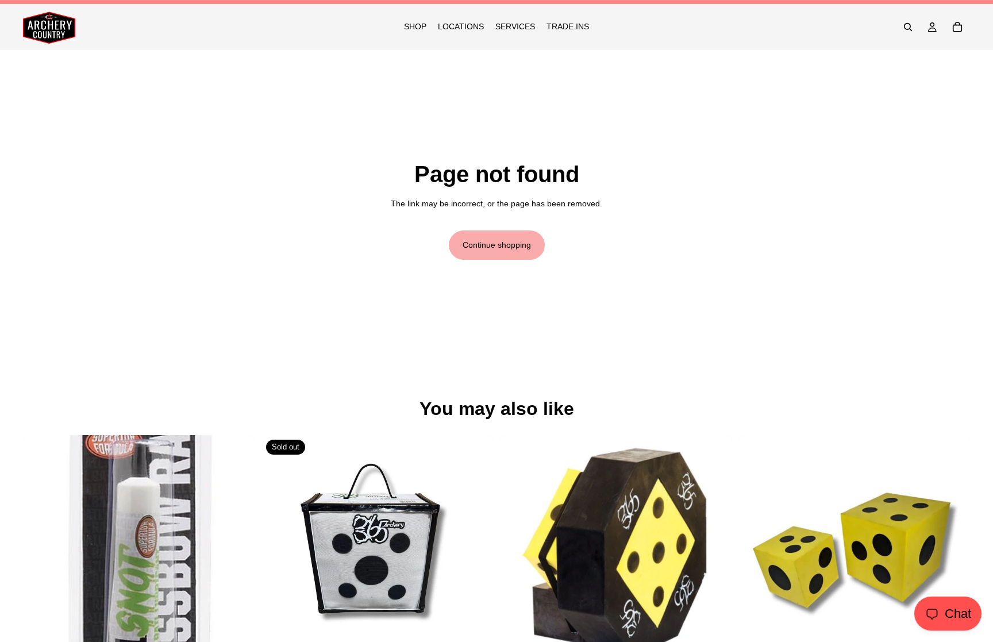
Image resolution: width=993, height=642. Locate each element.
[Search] (908, 27)
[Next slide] (714, 551)
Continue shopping (497, 244)
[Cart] (957, 27)
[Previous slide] (517, 551)
